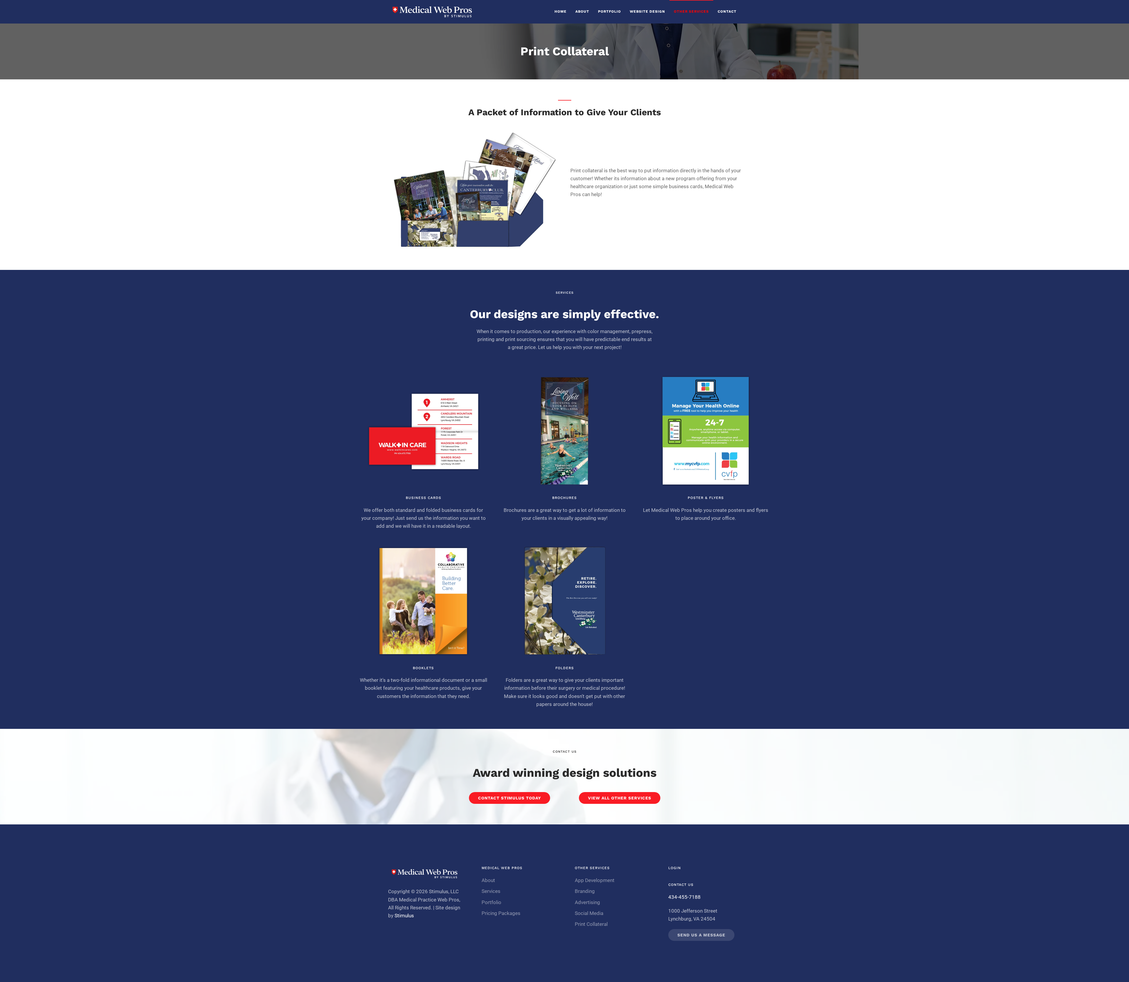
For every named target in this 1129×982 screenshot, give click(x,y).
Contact (727, 11)
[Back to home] (432, 12)
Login (674, 868)
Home (561, 11)
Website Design (647, 11)
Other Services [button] (691, 11)
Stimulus (404, 915)
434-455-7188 (684, 897)
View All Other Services (619, 798)
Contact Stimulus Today (509, 798)
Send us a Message (701, 935)
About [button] (582, 11)
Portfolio (609, 11)
